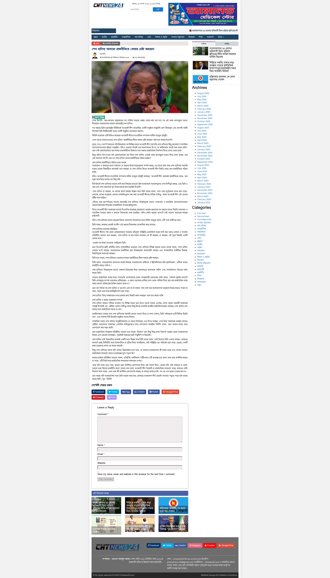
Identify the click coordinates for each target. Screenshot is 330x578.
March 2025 (202, 143)
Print (112, 397)
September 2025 (205, 124)
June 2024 (202, 171)
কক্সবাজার (201, 231)
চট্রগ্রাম (200, 241)
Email (100, 454)
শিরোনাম (115, 43)
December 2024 (204, 152)
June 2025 (202, 133)
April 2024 (202, 177)
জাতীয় (104, 37)
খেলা (149, 37)
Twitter (114, 391)
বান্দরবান (201, 250)
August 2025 (203, 127)
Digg (127, 391)
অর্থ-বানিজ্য (139, 37)
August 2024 (203, 165)
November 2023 (204, 193)
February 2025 (204, 146)
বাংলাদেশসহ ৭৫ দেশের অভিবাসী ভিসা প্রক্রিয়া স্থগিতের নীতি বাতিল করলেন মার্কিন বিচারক (215, 30)
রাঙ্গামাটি (200, 269)
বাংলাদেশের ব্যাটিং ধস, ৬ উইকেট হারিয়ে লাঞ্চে (138, 528)
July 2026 (201, 96)
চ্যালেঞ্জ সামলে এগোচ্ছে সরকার (104, 530)
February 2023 (204, 199)
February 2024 (204, 183)
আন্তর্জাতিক (126, 37)
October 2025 (203, 121)
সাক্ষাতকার (201, 281)
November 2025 (204, 118)
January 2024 (203, 187)
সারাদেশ (210, 37)
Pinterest (99, 397)
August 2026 (203, 93)
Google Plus (172, 391)
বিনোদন (191, 37)
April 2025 (202, 140)
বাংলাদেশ (201, 253)
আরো (220, 37)
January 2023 (203, 202)
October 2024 (203, 158)
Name (101, 445)
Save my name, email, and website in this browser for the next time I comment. (136, 474)
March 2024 (202, 180)
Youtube (211, 545)
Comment (102, 414)
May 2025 (202, 137)
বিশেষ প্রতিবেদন (204, 263)
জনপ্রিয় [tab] (227, 44)
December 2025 (204, 115)
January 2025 (203, 149)
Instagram (196, 545)
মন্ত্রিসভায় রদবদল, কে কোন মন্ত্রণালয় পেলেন (172, 510)
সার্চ (158, 9)
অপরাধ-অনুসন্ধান (177, 37)
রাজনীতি (114, 37)
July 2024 (201, 168)
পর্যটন (199, 247)
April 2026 (202, 102)
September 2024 (205, 162)
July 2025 (201, 130)
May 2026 (202, 99)
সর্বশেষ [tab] (203, 44)
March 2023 (202, 196)
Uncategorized (204, 219)
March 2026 (202, 105)
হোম (97, 43)
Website (101, 463)
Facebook (99, 391)
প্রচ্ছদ (96, 37)
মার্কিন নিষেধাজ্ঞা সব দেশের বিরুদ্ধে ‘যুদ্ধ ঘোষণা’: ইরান (172, 528)
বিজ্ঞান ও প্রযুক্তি (161, 37)
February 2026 (204, 108)
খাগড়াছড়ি (201, 235)
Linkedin (140, 391)
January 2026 (203, 112)
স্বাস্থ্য (199, 285)
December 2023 (204, 190)
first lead (201, 213)
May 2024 (202, 174)
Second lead (203, 216)
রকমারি (200, 266)
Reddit (155, 391)
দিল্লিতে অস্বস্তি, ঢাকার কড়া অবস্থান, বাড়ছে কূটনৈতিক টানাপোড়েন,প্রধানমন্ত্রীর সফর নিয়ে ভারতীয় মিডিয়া (139, 507)
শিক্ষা (201, 37)
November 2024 (204, 155)
